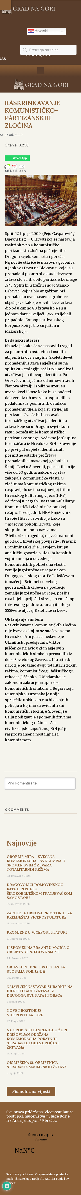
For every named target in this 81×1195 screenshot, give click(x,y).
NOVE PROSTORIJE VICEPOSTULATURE (25, 1012)
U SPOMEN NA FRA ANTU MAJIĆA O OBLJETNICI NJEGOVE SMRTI (38, 949)
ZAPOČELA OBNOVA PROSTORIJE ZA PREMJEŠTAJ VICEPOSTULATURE (39, 915)
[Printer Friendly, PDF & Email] (14, 168)
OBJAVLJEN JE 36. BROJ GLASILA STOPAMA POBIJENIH (36, 969)
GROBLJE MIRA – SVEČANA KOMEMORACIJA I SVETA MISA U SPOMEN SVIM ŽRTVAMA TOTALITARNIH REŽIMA (36, 863)
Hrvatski (41, 31)
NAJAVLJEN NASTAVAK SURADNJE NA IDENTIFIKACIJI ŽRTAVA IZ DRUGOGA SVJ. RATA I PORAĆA (39, 990)
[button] (5, 5)
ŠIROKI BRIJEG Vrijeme (40, 1146)
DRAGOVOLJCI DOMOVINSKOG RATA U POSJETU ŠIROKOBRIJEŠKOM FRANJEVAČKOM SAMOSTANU (39, 891)
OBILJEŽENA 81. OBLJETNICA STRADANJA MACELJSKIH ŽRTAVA (37, 1064)
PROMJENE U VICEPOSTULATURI (37, 932)
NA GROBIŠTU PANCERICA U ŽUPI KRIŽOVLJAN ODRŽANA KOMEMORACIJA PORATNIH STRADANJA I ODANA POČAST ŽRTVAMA (37, 1038)
